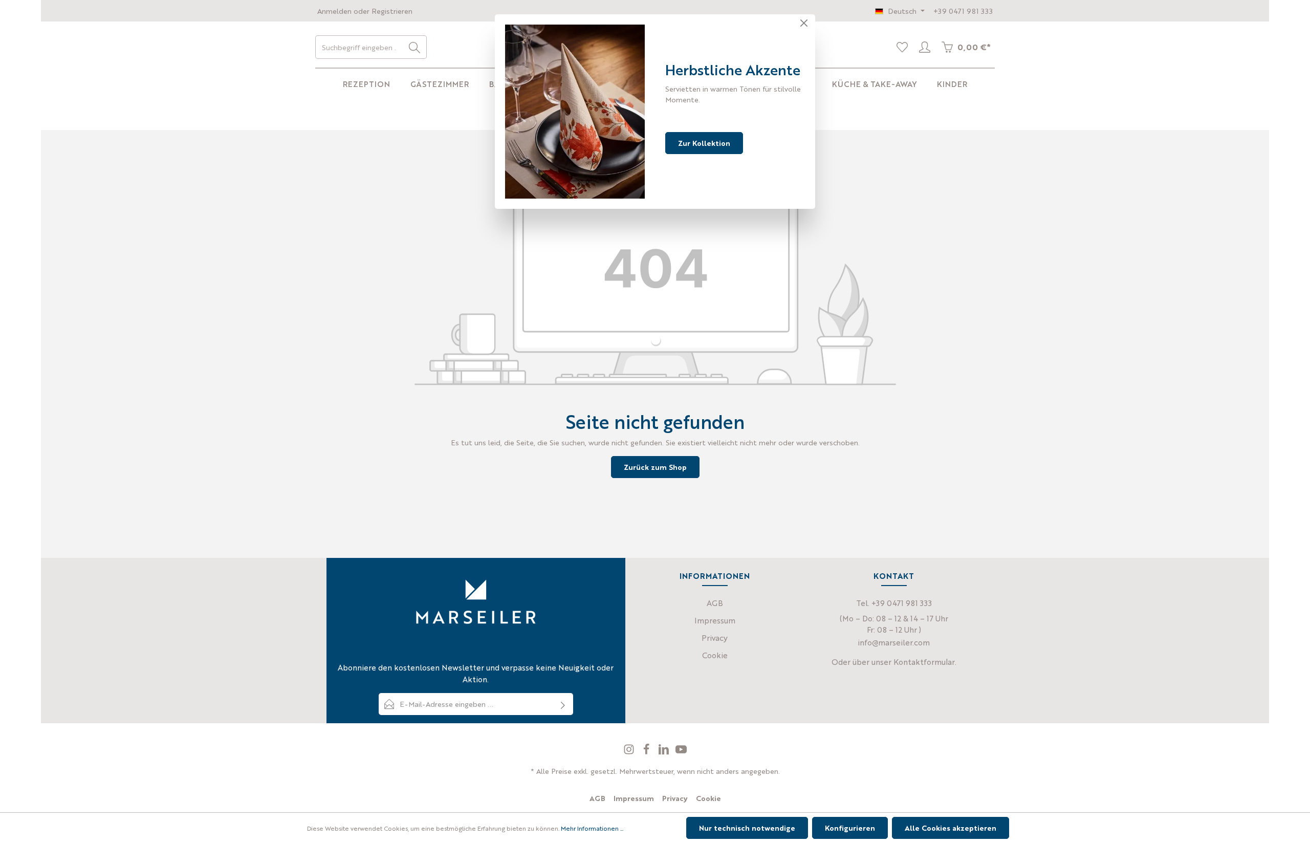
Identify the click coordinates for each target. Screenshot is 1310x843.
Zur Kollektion (704, 142)
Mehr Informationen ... (592, 828)
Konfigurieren (850, 827)
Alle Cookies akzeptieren (950, 827)
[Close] (804, 23)
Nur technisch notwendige (747, 827)
